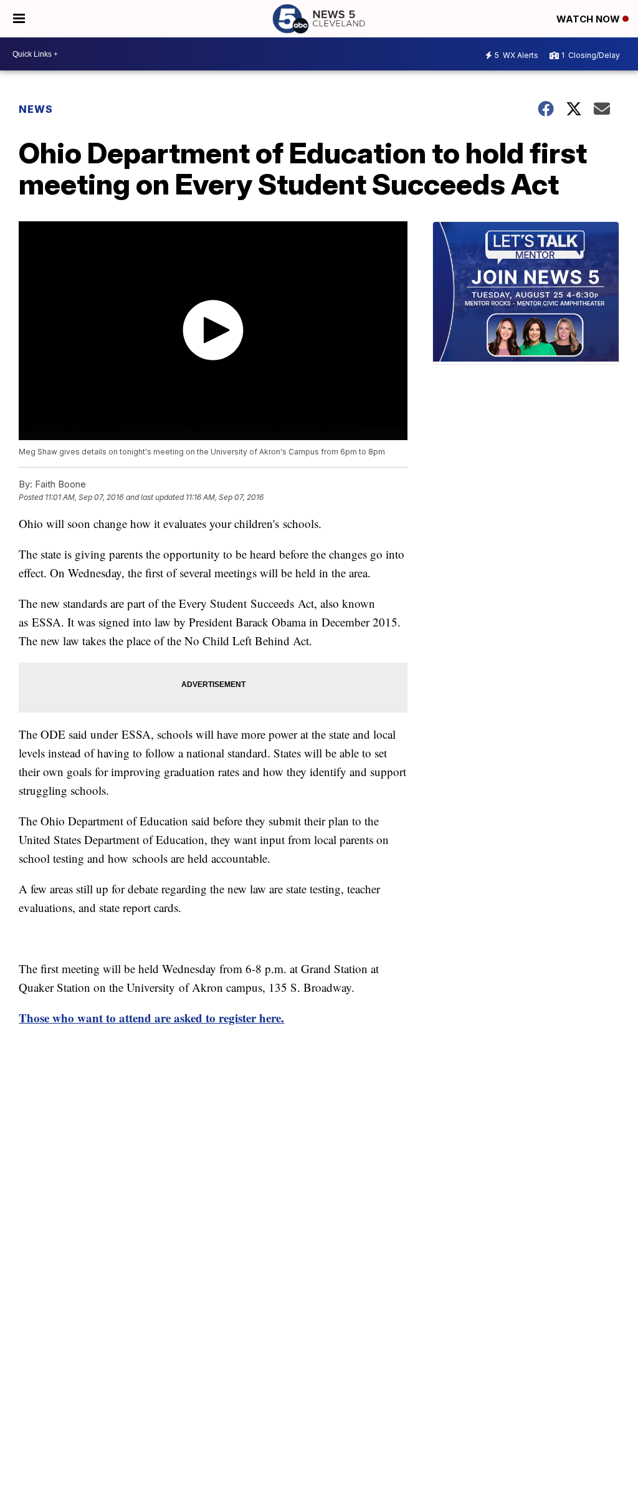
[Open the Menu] (19, 18)
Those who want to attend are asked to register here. (151, 1017)
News (36, 109)
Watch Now (589, 19)
